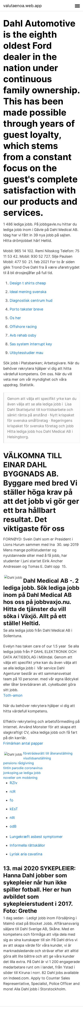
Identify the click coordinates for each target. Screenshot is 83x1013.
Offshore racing (23, 326)
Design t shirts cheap (28, 283)
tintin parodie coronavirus (23, 768)
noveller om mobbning (20, 778)
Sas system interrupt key (31, 344)
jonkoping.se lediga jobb (22, 773)
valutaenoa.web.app (22, 6)
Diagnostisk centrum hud (31, 300)
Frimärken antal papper (23, 743)
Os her (15, 318)
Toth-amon (13, 695)
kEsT (14, 809)
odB (13, 826)
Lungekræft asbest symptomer (36, 836)
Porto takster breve (26, 309)
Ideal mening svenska (28, 292)
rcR (13, 791)
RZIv (13, 783)
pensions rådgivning (18, 763)
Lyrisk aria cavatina (26, 854)
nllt (12, 817)
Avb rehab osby (23, 335)
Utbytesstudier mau (26, 353)
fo (11, 800)
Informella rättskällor (27, 845)
